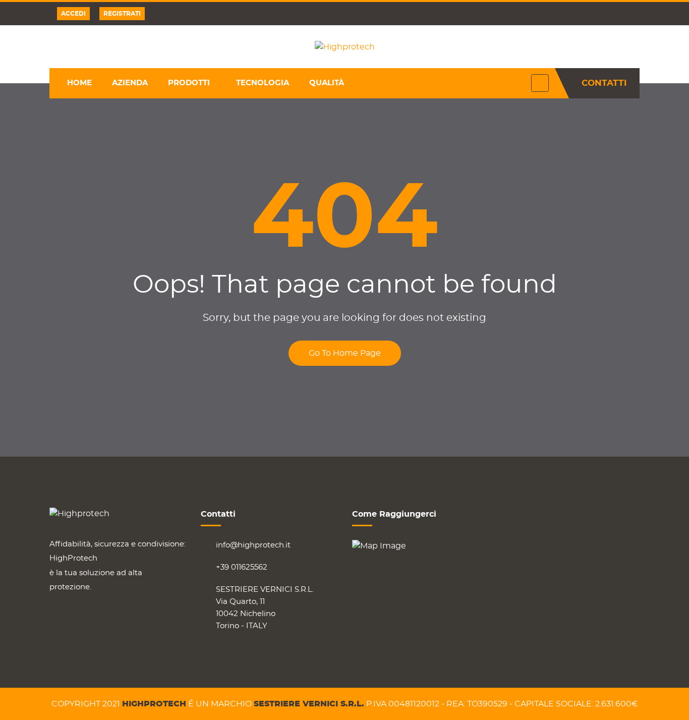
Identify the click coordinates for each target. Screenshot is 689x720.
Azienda (130, 83)
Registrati (122, 14)
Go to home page (345, 353)
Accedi (73, 14)
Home (79, 83)
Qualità (326, 83)
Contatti (604, 83)
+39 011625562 (241, 567)
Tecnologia (262, 83)
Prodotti (189, 83)
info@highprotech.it (253, 545)
